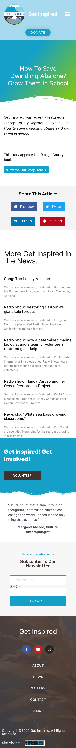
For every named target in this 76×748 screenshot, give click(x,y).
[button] (67, 14)
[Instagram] (49, 649)
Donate (38, 711)
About (38, 665)
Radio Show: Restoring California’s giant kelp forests (34, 309)
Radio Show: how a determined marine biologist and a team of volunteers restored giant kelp (38, 344)
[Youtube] (38, 649)
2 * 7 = (15, 586)
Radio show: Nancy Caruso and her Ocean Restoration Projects (34, 383)
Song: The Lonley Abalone (27, 279)
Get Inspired (42, 14)
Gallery (38, 688)
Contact (38, 700)
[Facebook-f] (26, 649)
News (38, 677)
